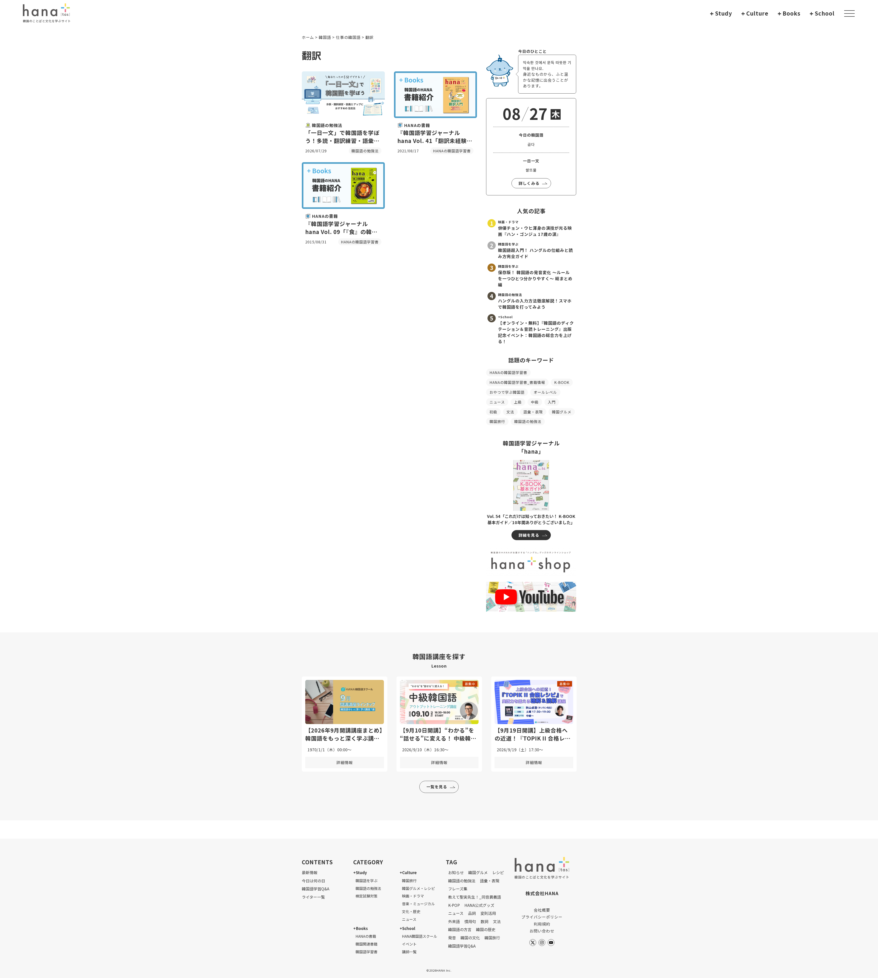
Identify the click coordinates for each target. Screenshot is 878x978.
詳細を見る (529, 535)
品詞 (472, 913)
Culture (754, 13)
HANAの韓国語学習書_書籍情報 (517, 382)
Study (721, 13)
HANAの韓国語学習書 (508, 372)
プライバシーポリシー (541, 917)
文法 (510, 412)
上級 (518, 402)
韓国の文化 (470, 937)
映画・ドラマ (413, 896)
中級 (535, 402)
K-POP (454, 905)
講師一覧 (409, 951)
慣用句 (470, 921)
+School (407, 928)
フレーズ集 (457, 889)
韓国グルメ (561, 412)
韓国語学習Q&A (315, 889)
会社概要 (542, 910)
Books (789, 13)
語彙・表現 (533, 412)
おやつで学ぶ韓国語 (507, 392)
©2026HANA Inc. (439, 970)
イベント (409, 944)
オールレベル (545, 392)
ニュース (497, 402)
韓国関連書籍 (366, 944)
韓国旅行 (497, 421)
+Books (360, 928)
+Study (360, 872)
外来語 (454, 921)
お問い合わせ (542, 931)
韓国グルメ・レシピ (418, 888)
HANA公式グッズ (479, 905)
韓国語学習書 (366, 951)
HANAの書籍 (366, 936)
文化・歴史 (411, 911)
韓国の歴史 (485, 929)
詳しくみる (529, 183)
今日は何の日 (313, 881)
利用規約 (542, 924)
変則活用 (488, 913)
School (822, 13)
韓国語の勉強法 (527, 421)
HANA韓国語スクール (419, 936)
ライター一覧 (313, 897)
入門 (552, 402)
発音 (452, 937)
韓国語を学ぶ (366, 880)
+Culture (408, 872)
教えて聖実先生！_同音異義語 (474, 897)
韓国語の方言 (459, 929)
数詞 (484, 921)
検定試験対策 (366, 896)
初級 (493, 412)
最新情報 (309, 872)
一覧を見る (436, 786)
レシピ (498, 872)
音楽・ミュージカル (418, 903)
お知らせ (456, 872)
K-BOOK (561, 382)
